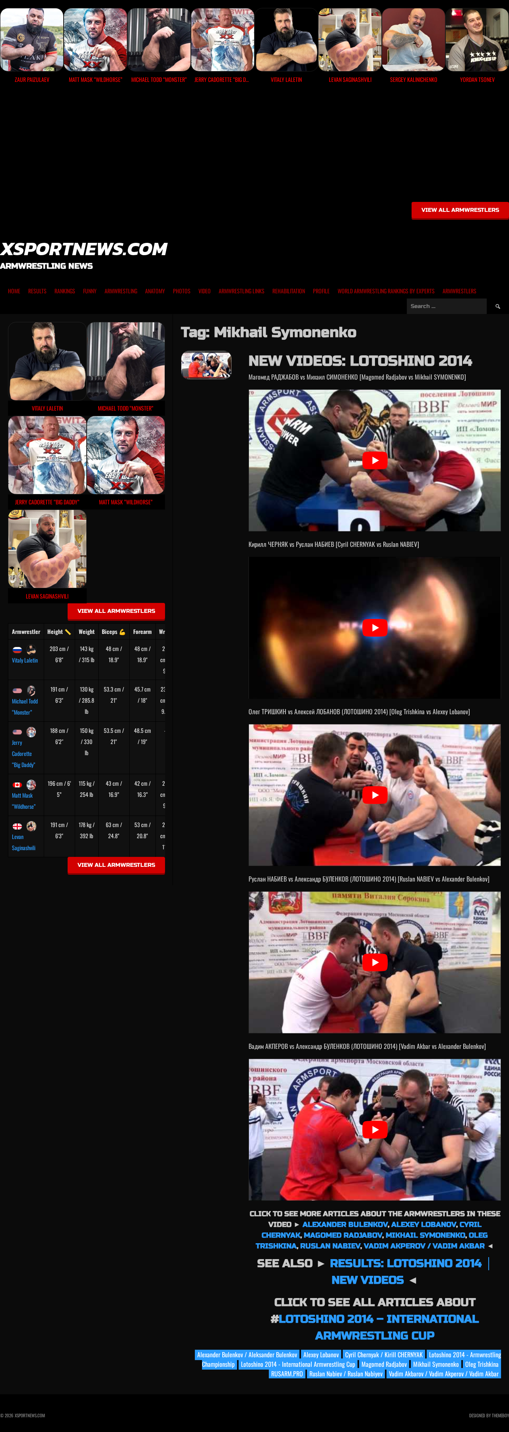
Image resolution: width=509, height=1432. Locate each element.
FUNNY (90, 291)
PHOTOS (181, 291)
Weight (87, 631)
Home (14, 291)
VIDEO (204, 291)
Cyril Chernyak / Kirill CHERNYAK (384, 1354)
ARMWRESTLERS (459, 291)
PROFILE (321, 291)
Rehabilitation (288, 291)
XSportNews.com (83, 248)
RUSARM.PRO (287, 1373)
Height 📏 (59, 631)
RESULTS (37, 291)
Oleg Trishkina (482, 1364)
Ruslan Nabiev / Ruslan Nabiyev (346, 1373)
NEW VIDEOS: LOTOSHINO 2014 (360, 361)
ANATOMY (155, 291)
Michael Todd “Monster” (25, 706)
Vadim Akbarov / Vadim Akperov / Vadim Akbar (444, 1373)
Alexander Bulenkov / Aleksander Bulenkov (247, 1354)
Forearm (142, 631)
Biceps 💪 (114, 631)
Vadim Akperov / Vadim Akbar (424, 1246)
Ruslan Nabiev (330, 1246)
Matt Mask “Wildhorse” (24, 800)
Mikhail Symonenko (425, 1235)
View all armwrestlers (460, 210)
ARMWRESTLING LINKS (241, 291)
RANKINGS (64, 291)
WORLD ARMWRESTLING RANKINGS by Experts (386, 291)
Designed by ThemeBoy (489, 1415)
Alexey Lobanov (423, 1224)
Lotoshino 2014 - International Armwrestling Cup (298, 1364)
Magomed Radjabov (343, 1235)
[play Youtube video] (375, 460)
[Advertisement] (254, 145)
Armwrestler (26, 631)
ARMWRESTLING (121, 291)
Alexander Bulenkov (345, 1224)
